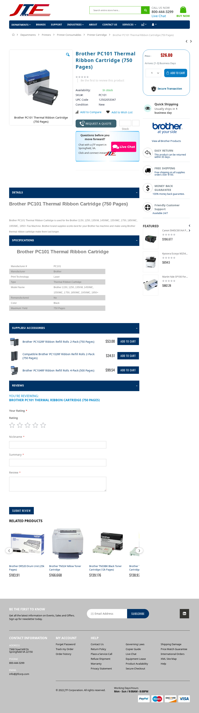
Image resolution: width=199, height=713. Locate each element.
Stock (125, 123)
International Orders (172, 654)
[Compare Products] (144, 24)
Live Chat (159, 16)
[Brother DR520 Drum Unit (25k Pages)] (27, 562)
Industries (74, 24)
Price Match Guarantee (174, 649)
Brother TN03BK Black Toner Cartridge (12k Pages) (105, 567)
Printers (46, 35)
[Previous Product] (186, 41)
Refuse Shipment (100, 659)
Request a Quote (98, 123)
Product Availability (137, 663)
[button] (68, 57)
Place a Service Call (101, 654)
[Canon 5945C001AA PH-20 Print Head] (150, 238)
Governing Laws (135, 644)
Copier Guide (133, 649)
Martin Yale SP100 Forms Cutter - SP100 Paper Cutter (175, 276)
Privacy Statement (101, 668)
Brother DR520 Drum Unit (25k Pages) (26, 567)
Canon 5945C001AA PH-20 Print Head (175, 230)
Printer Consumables (69, 35)
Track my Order (64, 649)
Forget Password (65, 644)
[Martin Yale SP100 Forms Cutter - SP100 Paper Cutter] (150, 285)
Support (56, 24)
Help (163, 663)
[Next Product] (191, 41)
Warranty (96, 663)
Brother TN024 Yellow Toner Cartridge (65, 567)
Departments (28, 35)
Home (13, 35)
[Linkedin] (184, 613)
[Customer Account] (154, 24)
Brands (41, 24)
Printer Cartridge (97, 35)
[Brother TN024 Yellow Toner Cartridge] (67, 562)
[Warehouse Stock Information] (135, 123)
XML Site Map (169, 659)
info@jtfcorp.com (19, 674)
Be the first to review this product (102, 80)
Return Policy (98, 649)
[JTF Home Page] (30, 10)
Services (128, 24)
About (93, 24)
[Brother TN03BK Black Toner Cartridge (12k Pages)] (107, 562)
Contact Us (109, 24)
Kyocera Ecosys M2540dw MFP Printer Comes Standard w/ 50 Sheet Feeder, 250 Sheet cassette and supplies (175, 253)
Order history (63, 654)
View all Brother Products (166, 141)
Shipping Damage (171, 644)
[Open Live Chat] (123, 147)
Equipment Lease (136, 659)
